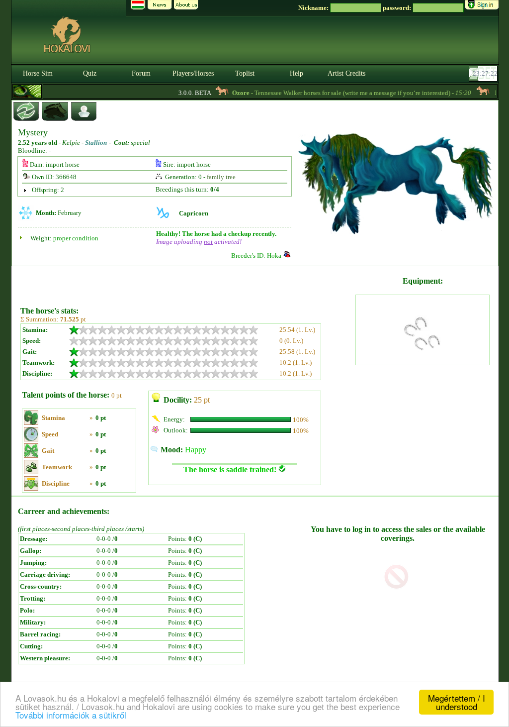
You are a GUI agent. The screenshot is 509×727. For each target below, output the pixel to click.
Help (296, 73)
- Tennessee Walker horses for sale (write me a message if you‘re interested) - (343, 93)
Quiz (89, 73)
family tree (221, 177)
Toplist (244, 73)
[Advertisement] (187, 283)
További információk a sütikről (70, 715)
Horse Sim (38, 73)
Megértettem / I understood (456, 702)
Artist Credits (346, 73)
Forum (141, 73)
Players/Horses (193, 73)
